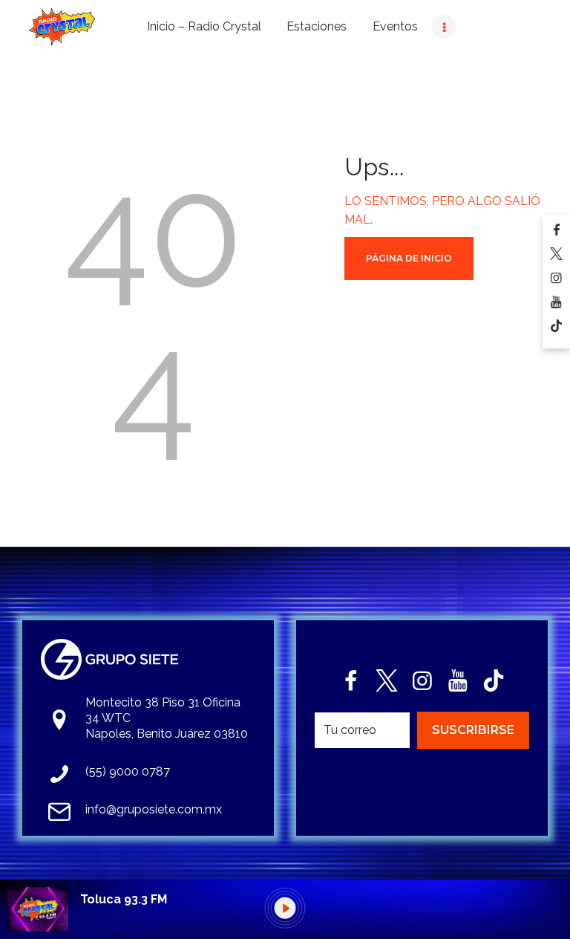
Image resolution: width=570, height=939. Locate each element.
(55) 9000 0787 (127, 771)
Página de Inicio (409, 258)
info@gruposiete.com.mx (153, 809)
